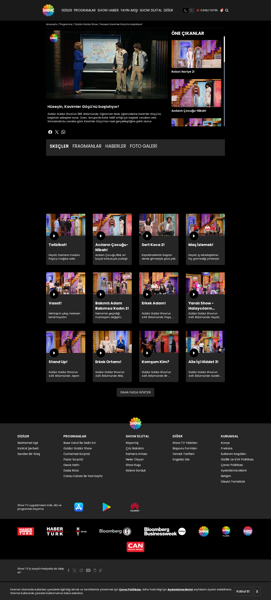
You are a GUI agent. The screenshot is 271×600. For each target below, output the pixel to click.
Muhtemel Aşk (28, 443)
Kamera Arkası (136, 454)
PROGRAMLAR (85, 10)
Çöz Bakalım (135, 448)
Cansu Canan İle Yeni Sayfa (82, 476)
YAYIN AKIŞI (129, 10)
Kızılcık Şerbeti (28, 448)
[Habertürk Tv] (55, 531)
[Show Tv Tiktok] (100, 570)
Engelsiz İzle (181, 459)
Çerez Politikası (130, 589)
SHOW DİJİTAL (151, 10)
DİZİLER (67, 10)
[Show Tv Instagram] (81, 570)
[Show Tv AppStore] (79, 507)
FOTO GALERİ (143, 146)
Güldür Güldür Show (77, 448)
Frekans (226, 448)
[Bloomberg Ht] (115, 531)
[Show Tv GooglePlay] (107, 507)
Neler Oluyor (135, 459)
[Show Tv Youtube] (88, 570)
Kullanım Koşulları (233, 454)
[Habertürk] (26, 531)
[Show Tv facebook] (50, 132)
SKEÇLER (59, 146)
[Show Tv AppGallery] (135, 507)
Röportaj (132, 443)
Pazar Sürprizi (73, 459)
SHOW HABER (108, 10)
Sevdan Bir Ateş (29, 454)
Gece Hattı (71, 465)
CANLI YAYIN (209, 10)
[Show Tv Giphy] (95, 570)
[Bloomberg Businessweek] (164, 531)
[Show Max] (248, 531)
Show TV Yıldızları (185, 443)
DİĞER (168, 10)
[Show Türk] (226, 531)
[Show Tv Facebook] (68, 570)
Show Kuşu (133, 465)
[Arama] (227, 10)
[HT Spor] (81, 531)
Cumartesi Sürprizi (76, 454)
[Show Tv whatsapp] (63, 132)
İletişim (226, 476)
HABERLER (115, 146)
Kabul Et (243, 591)
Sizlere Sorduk (136, 470)
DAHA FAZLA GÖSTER (135, 392)
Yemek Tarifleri (183, 454)
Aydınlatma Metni (180, 589)
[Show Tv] (48, 10)
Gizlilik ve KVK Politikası (237, 459)
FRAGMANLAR (87, 146)
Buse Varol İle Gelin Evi (79, 443)
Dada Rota (71, 470)
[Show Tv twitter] (57, 132)
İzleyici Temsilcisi (233, 481)
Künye (225, 443)
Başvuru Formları (185, 448)
